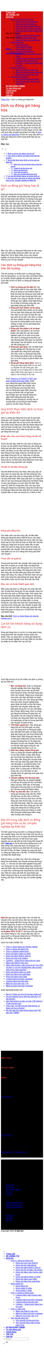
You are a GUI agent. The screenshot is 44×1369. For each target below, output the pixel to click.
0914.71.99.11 (7, 1135)
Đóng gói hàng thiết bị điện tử (28, 26)
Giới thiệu (10, 1187)
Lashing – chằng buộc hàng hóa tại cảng (23, 960)
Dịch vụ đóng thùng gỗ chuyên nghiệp (22, 947)
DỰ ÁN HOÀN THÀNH (15, 86)
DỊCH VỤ (10, 17)
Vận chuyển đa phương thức (27, 79)
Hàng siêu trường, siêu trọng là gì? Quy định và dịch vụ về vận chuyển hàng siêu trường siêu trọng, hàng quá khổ (24, 967)
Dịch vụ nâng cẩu (18, 68)
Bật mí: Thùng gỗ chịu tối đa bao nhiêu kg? (24, 994)
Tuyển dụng (11, 91)
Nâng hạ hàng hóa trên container (29, 72)
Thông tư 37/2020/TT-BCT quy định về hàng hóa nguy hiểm (21, 380)
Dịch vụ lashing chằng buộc (22, 51)
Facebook (10, 1215)
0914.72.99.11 (7, 1097)
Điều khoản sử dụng (14, 1205)
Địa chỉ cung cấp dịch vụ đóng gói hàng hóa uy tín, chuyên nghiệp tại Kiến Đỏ (23, 179)
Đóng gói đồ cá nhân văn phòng (29, 28)
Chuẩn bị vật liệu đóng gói (23, 168)
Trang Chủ (5, 99)
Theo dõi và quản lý (21, 172)
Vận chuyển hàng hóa (19, 77)
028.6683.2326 (7, 1152)
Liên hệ (9, 95)
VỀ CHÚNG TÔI (12, 15)
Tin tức (9, 1192)
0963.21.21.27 (21, 1152)
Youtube (9, 1218)
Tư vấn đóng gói (13, 88)
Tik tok (9, 1220)
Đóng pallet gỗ (17, 42)
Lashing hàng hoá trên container (29, 58)
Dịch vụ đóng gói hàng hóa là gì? (21, 154)
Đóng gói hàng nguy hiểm (26, 38)
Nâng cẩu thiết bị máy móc (27, 70)
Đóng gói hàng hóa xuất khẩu (28, 40)
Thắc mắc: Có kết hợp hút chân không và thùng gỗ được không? (23, 1007)
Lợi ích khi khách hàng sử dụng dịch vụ (24, 176)
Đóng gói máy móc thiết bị (27, 22)
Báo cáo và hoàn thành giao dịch (25, 174)
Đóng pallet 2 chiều (24, 49)
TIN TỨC (10, 93)
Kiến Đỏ (9, 843)
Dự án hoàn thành (13, 1189)
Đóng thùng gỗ (22, 45)
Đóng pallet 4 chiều (24, 47)
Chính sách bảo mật (14, 1202)
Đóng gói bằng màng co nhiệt (28, 35)
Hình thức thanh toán (14, 1207)
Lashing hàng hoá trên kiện (27, 61)
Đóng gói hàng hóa (20, 170)
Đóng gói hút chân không (26, 24)
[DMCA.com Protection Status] (7, 1228)
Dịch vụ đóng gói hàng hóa (22, 19)
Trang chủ (10, 12)
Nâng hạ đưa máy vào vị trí (27, 74)
